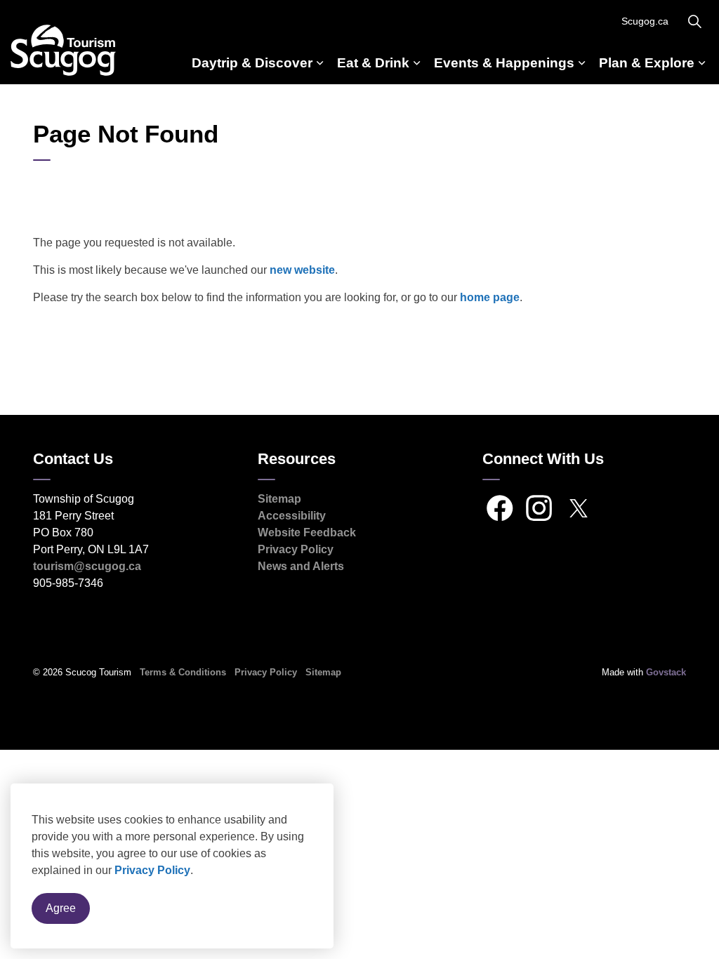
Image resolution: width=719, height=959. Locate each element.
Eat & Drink (373, 62)
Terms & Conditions (183, 672)
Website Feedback (307, 532)
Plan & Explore (646, 62)
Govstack (666, 672)
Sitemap (279, 499)
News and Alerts (301, 566)
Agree (61, 908)
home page (490, 297)
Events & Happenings (504, 62)
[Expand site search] (694, 21)
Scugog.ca (644, 21)
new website (302, 270)
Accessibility (292, 516)
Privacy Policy (152, 870)
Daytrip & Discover (252, 62)
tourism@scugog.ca (87, 566)
